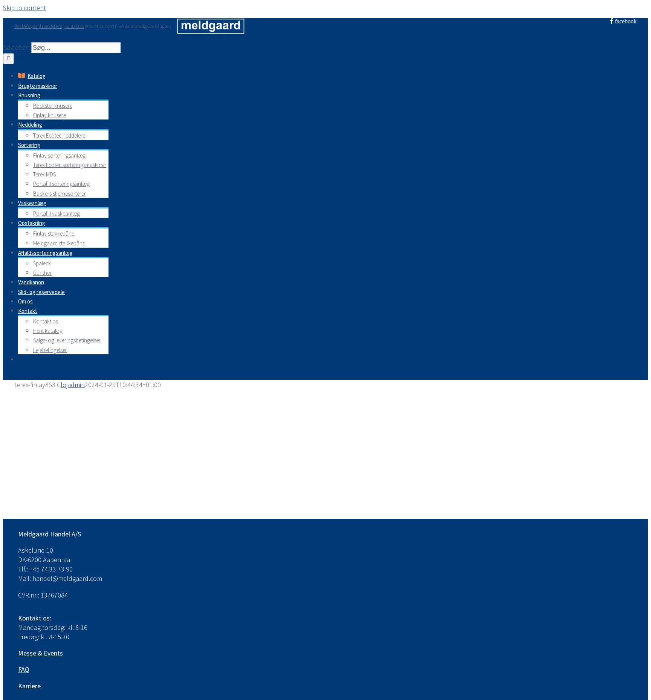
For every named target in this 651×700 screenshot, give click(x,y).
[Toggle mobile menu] (6, 375)
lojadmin (73, 384)
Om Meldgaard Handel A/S (38, 26)
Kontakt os (74, 26)
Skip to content (24, 7)
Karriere (29, 686)
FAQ (23, 669)
